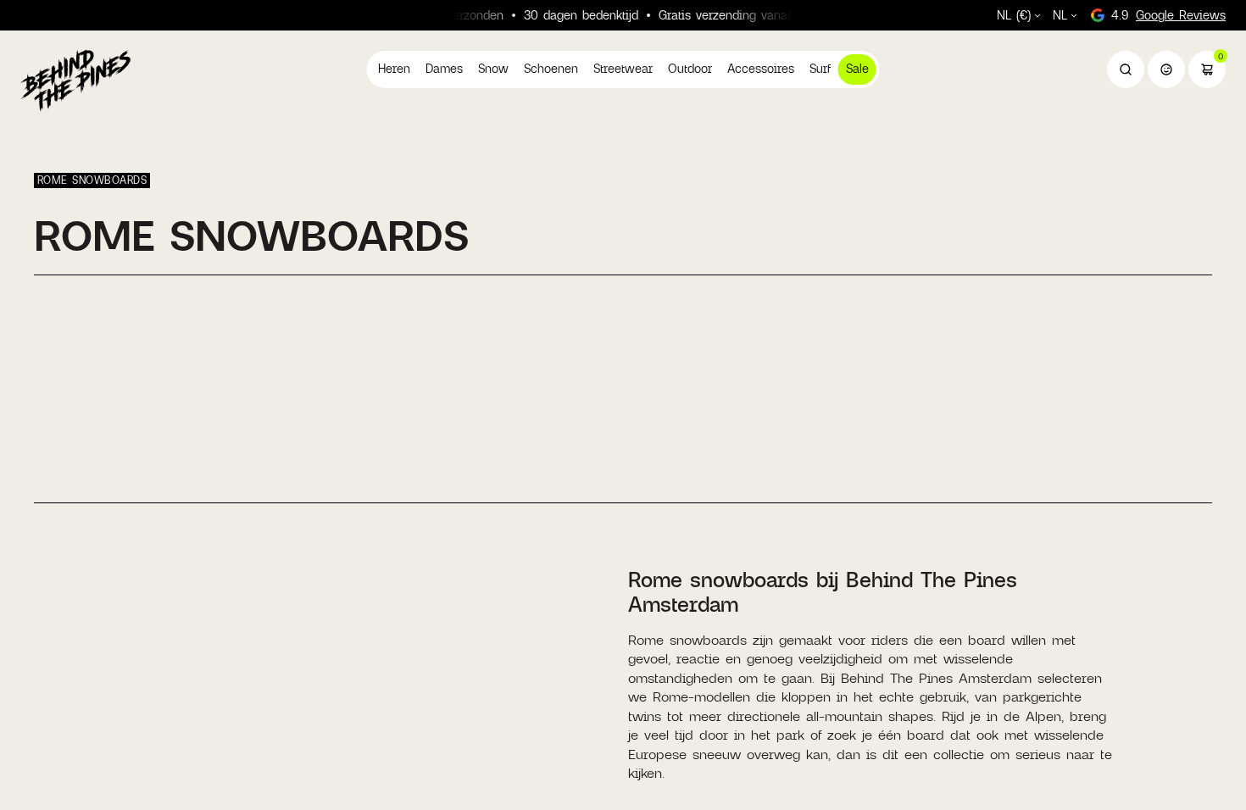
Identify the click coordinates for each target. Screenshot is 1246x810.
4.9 (1168, 15)
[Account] (1166, 69)
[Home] (75, 80)
